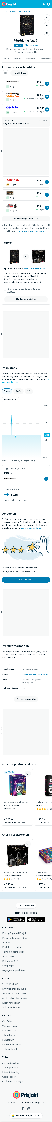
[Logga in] (48, 4)
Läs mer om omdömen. (32, 528)
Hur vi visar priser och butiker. (31, 231)
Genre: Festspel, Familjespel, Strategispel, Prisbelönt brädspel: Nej (25, 50)
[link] (26, 276)
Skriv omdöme (32, 45)
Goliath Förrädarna (34, 268)
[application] (26, 433)
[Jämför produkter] (47, 33)
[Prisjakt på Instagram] (29, 1108)
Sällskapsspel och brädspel (17, 11)
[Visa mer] (4, 84)
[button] (47, 17)
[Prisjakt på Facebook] (23, 1108)
